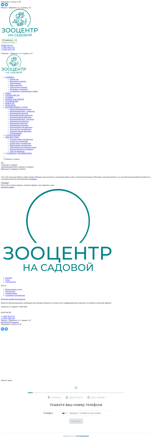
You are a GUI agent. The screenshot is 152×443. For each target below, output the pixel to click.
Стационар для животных (15, 295)
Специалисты (10, 282)
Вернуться (5, 169)
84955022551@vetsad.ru (10, 322)
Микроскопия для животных (21, 145)
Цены (7, 280)
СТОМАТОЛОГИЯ (12, 135)
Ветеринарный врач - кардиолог (22, 119)
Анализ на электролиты (19, 141)
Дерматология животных (19, 121)
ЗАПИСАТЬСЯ (7, 45)
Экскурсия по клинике (18, 87)
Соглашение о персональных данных (24, 91)
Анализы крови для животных (21, 139)
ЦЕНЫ (8, 93)
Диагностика (10, 291)
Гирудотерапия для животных (21, 127)
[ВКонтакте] (3, 6)
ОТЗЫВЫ (9, 97)
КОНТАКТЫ (10, 105)
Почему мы (14, 79)
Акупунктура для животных (20, 129)
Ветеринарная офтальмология (21, 115)
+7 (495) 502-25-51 (8, 47)
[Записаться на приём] (3, 173)
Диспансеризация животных (21, 117)
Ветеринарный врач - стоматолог (22, 111)
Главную (14, 169)
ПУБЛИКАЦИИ (11, 101)
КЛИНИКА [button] (9, 77)
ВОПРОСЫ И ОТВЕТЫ (14, 99)
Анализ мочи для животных (20, 143)
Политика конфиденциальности (13, 299)
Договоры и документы (19, 89)
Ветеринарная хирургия (19, 113)
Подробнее (32, 179)
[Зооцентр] (57, 274)
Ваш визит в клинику (18, 81)
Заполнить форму (7, 187)
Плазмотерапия (15, 133)
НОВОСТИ (9, 103)
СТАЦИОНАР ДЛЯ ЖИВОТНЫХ (18, 153)
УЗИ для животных (17, 151)
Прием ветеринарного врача (20, 109)
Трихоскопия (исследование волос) (23, 147)
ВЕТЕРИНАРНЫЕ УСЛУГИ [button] (16, 107)
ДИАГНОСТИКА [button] (12, 137)
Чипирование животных (19, 125)
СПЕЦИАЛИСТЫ (12, 95)
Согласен (5, 183)
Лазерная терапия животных (20, 131)
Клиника (8, 278)
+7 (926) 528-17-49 (8, 49)
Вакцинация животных (19, 123)
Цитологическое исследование (21, 149)
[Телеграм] (6, 6)
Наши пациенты (16, 85)
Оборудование (15, 83)
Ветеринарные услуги (13, 289)
